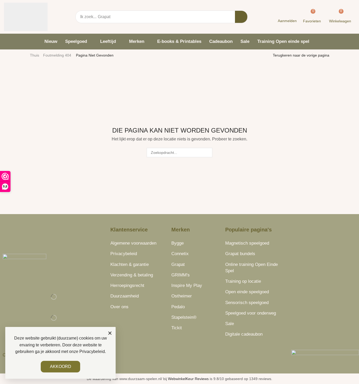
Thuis (34, 55)
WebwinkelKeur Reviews (188, 379)
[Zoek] (241, 17)
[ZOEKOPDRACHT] (207, 153)
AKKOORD (60, 366)
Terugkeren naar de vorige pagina (301, 55)
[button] (287, 17)
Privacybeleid (92, 351)
